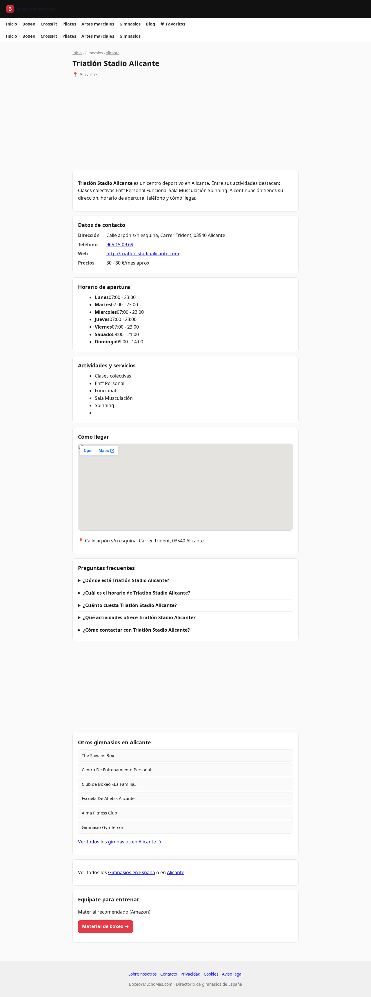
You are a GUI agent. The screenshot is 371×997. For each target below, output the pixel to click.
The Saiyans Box (98, 755)
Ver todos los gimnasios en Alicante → (119, 842)
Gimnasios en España (131, 872)
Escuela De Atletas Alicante (108, 798)
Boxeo (28, 24)
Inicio (11, 24)
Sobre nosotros (142, 974)
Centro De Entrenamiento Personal (116, 769)
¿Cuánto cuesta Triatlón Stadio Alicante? (130, 605)
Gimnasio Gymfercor (102, 827)
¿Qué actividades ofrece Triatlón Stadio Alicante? (139, 617)
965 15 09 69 (119, 244)
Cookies (211, 974)
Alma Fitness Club (99, 813)
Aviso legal (232, 974)
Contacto (168, 974)
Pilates (69, 24)
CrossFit (49, 24)
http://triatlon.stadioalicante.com (142, 253)
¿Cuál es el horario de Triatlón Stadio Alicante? (136, 593)
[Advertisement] (185, 124)
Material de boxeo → (105, 926)
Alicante (112, 52)
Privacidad (190, 974)
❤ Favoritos (172, 24)
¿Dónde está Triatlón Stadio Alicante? (126, 580)
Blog (150, 24)
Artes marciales (97, 24)
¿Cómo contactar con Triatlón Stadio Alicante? (136, 630)
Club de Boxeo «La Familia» (109, 784)
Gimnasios (130, 24)
